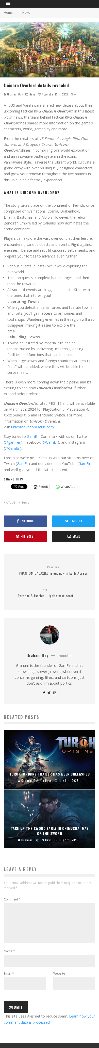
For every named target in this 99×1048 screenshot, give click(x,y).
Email (9, 973)
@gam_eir (13, 442)
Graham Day (14, 94)
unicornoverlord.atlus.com (32, 427)
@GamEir (50, 442)
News (32, 94)
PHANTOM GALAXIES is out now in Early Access (53, 570)
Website (59, 973)
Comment (12, 899)
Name (9, 951)
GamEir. (33, 436)
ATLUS (11, 502)
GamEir (23, 463)
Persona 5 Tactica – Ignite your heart (46, 593)
